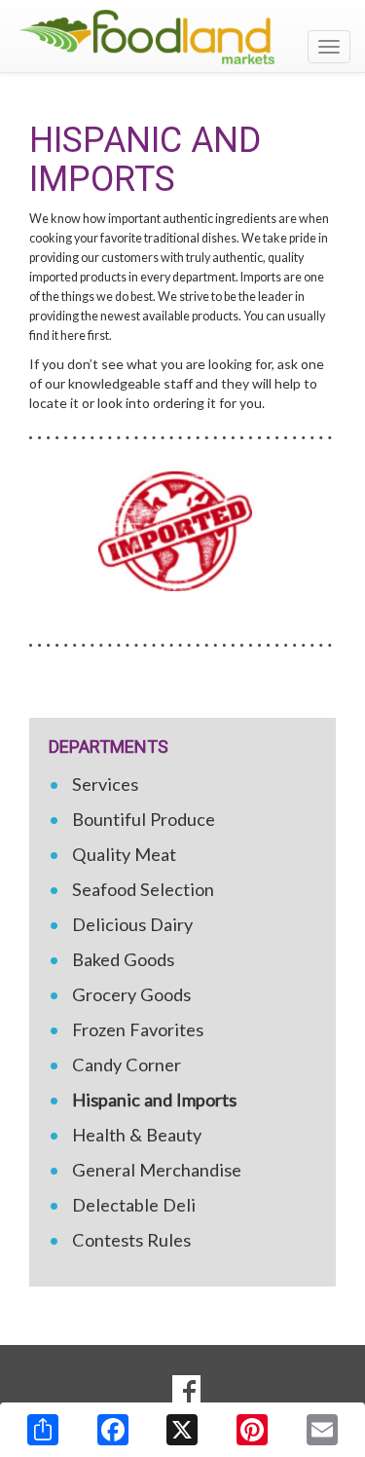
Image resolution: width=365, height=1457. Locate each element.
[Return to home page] (182, 37)
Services (105, 784)
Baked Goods (123, 959)
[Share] (42, 1429)
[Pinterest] (252, 1429)
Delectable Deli (134, 1204)
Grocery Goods (131, 994)
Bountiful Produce (143, 819)
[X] (182, 1429)
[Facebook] (112, 1429)
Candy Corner (126, 1064)
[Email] (322, 1429)
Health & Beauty (136, 1134)
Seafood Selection (143, 889)
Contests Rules (131, 1240)
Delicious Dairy (132, 924)
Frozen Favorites (137, 1029)
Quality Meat (124, 854)
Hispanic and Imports (154, 1099)
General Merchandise (156, 1169)
